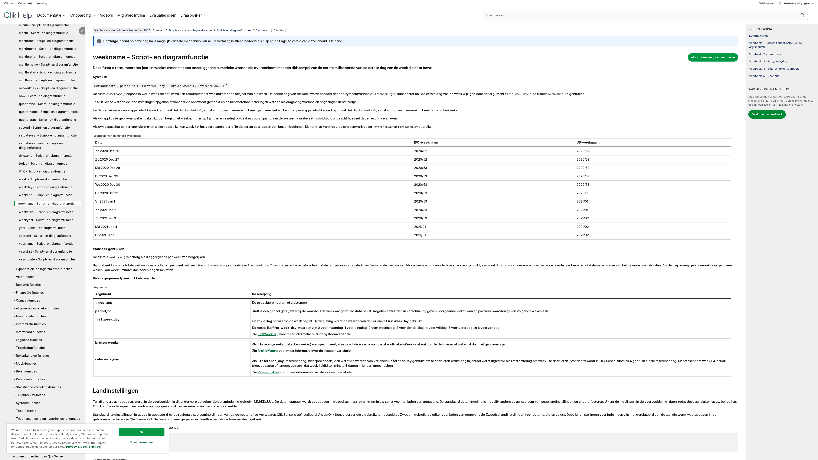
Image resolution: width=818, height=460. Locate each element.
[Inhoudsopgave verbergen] (82, 30)
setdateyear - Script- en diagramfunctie (47, 135)
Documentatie (49, 15)
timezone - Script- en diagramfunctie (45, 155)
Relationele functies (30, 379)
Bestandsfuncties (29, 284)
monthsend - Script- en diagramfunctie (47, 56)
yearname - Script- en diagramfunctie (46, 243)
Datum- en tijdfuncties (270, 30)
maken (160, 30)
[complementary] (782, 242)
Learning (41, 3)
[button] (802, 15)
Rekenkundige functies (33, 355)
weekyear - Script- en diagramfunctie (46, 220)
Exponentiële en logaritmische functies (44, 269)
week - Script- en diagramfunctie (43, 179)
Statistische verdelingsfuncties (38, 387)
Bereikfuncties (26, 371)
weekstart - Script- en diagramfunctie (46, 212)
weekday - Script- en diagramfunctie (45, 187)
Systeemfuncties (28, 403)
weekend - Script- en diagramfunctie (45, 195)
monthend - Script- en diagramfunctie (46, 41)
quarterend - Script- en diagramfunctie (47, 104)
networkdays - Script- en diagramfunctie (48, 88)
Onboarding (80, 15)
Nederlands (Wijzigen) (796, 3)
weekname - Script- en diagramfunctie (46, 203)
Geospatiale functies (31, 316)
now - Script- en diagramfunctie (42, 96)
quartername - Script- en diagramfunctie (48, 112)
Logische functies (29, 340)
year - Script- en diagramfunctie (42, 228)
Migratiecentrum (131, 15)
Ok (142, 432)
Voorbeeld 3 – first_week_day (768, 61)
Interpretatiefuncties (31, 324)
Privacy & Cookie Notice (83, 446)
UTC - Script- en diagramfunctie (42, 171)
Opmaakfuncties (28, 300)
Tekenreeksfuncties (30, 395)
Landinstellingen (759, 35)
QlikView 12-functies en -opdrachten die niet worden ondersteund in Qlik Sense (45, 454)
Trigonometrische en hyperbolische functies (48, 418)
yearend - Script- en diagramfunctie (45, 235)
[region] (88, 438)
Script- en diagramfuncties (234, 30)
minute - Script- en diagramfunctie (44, 25)
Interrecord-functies (30, 332)
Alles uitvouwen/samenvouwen (713, 57)
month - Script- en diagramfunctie (43, 33)
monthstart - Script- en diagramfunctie (47, 80)
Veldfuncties (25, 277)
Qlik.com (9, 3)
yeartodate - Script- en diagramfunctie (47, 259)
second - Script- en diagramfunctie (44, 127)
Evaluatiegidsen (162, 15)
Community (25, 3)
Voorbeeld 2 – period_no (765, 54)
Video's (106, 15)
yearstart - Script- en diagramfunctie (45, 251)
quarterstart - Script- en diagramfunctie (47, 119)
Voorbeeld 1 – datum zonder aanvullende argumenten (775, 44)
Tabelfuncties (26, 411)
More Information (142, 442)
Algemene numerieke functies (37, 308)
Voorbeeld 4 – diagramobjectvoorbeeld (774, 68)
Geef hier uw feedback (767, 114)
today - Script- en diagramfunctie (43, 163)
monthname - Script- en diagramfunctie (47, 48)
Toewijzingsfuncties (30, 347)
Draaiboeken (191, 15)
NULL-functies (26, 363)
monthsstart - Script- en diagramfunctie (47, 72)
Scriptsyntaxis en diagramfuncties (190, 30)
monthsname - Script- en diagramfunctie (48, 64)
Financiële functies (30, 292)
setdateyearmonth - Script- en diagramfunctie (41, 145)
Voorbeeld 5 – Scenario (764, 76)
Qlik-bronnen (767, 3)
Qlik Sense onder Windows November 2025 (122, 30)
